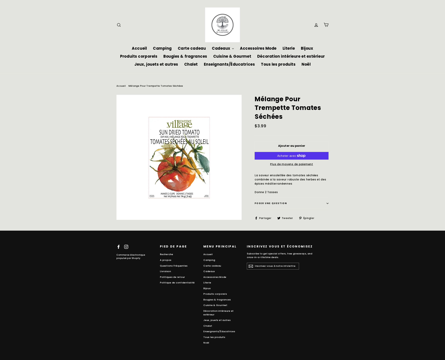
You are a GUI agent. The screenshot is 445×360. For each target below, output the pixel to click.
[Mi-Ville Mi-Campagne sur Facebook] (118, 247)
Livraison (165, 271)
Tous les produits (278, 64)
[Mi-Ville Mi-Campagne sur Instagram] (126, 247)
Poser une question (271, 203)
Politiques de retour (172, 277)
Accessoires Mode (258, 48)
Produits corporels (138, 56)
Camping (162, 48)
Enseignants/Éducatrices (229, 64)
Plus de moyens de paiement (291, 164)
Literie (289, 48)
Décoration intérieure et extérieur (291, 56)
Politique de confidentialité (177, 282)
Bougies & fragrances (185, 56)
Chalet (191, 64)
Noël (306, 64)
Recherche (166, 254)
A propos (165, 260)
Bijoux (307, 48)
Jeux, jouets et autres (156, 64)
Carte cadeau (192, 48)
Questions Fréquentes (174, 265)
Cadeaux (221, 48)
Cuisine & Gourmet (232, 56)
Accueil (139, 48)
